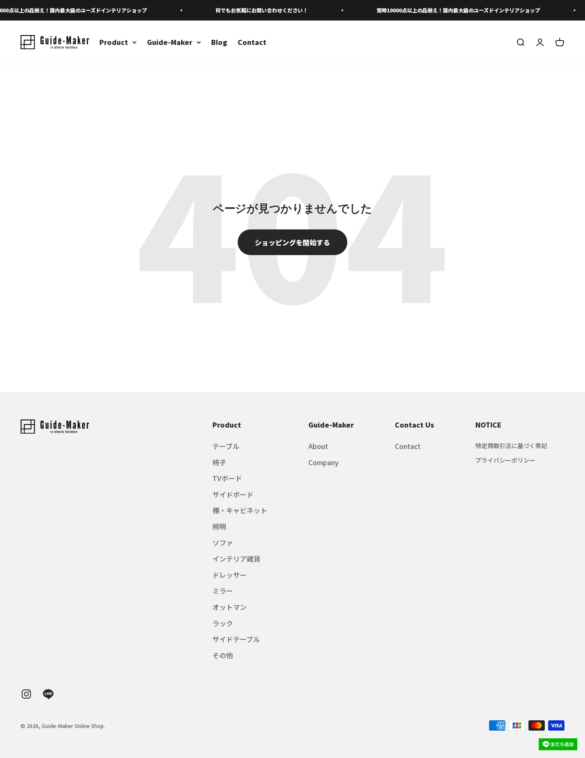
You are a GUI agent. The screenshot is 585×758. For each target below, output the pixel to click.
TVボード (227, 478)
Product (113, 42)
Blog (219, 42)
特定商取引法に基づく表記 (511, 445)
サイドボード (233, 494)
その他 (222, 655)
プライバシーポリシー (505, 460)
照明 (219, 526)
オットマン (229, 607)
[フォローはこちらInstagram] (26, 694)
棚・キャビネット (239, 510)
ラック (222, 623)
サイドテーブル (236, 639)
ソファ (222, 543)
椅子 (219, 462)
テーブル (225, 446)
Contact (252, 42)
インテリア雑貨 (236, 558)
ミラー (222, 591)
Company (323, 462)
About (318, 446)
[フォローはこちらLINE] (48, 694)
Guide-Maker (169, 42)
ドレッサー (229, 575)
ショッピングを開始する (292, 242)
